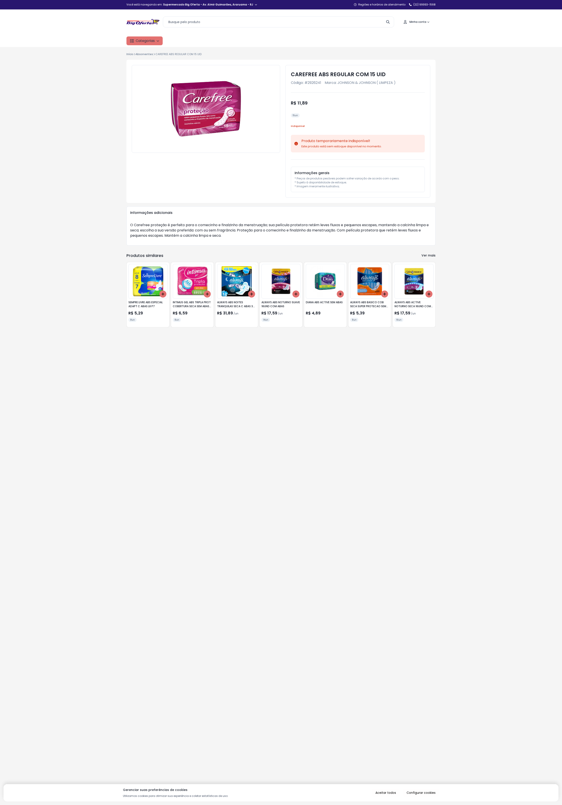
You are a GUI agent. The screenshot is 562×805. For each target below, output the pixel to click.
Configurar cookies (421, 793)
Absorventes (144, 54)
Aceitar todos (385, 793)
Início (129, 54)
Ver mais (429, 255)
